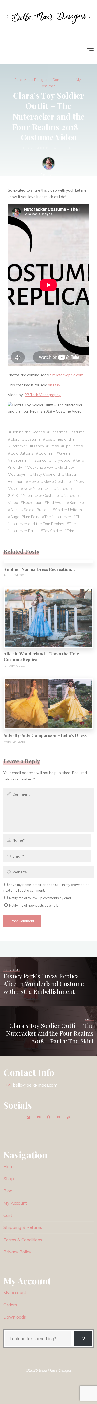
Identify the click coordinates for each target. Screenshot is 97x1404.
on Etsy (54, 385)
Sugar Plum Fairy (24, 516)
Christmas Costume (67, 431)
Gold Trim (46, 452)
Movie (33, 481)
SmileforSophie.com (66, 375)
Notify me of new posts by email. (33, 905)
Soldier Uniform (68, 509)
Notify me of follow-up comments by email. (41, 898)
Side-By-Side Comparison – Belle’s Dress (45, 735)
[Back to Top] (77, 1384)
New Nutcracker (37, 488)
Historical (39, 460)
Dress (54, 445)
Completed (61, 80)
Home (9, 1166)
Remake (76, 502)
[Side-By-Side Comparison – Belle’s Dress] (48, 703)
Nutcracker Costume (41, 495)
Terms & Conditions (22, 1239)
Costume (33, 438)
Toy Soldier (52, 530)
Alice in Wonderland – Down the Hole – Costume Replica (43, 656)
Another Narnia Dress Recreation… (39, 569)
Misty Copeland (46, 474)
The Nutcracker (57, 516)
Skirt (14, 509)
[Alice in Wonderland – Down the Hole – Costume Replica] (48, 617)
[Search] (83, 1338)
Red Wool (56, 502)
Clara (15, 438)
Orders (10, 1304)
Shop (8, 1178)
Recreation (32, 502)
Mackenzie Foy (40, 467)
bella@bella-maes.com (35, 1085)
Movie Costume (57, 481)
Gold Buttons (21, 452)
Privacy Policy (17, 1251)
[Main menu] (89, 48)
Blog (7, 1190)
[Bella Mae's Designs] (48, 16)
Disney (38, 445)
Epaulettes (73, 445)
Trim (70, 530)
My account (14, 1292)
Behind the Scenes (28, 431)
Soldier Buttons (37, 509)
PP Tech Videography (43, 395)
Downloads (14, 1317)
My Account (15, 1203)
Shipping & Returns (22, 1227)
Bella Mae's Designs (30, 80)
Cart (7, 1215)
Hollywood (61, 460)
